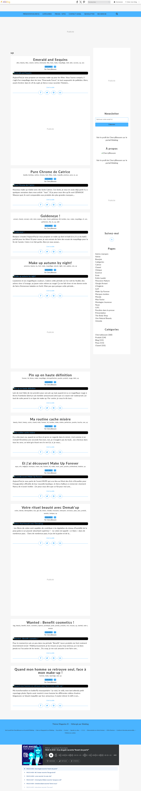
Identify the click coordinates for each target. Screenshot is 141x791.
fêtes (50, 175)
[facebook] (77, 2)
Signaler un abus (75, 730)
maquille (60, 175)
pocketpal (47, 625)
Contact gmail (75, 14)
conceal (26, 219)
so (74, 175)
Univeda (98, 321)
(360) (103, 335)
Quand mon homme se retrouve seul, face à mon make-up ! (50, 671)
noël (67, 63)
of (83, 219)
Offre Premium (111, 730)
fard (46, 175)
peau (75, 510)
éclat (38, 422)
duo (34, 510)
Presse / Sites (60, 14)
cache (29, 422)
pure (71, 175)
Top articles (59, 730)
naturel (56, 266)
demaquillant (28, 510)
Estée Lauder (100, 278)
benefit (23, 625)
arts (20, 466)
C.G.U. (83, 730)
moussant (56, 510)
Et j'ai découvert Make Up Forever (50, 463)
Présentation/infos (31, 14)
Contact (66, 730)
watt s (86, 625)
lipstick (40, 625)
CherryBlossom (116, 137)
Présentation (100, 313)
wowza (50, 628)
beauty (22, 63)
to (52, 222)
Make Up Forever (102, 292)
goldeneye (55, 219)
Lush (97, 289)
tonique (52, 513)
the (50, 222)
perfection (44, 222)
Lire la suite (50, 87)
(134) (100, 338)
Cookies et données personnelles (125, 730)
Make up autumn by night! (50, 263)
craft (31, 219)
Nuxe (97, 305)
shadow (80, 466)
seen (71, 63)
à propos (76, 761)
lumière (63, 219)
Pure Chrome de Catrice (50, 172)
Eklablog (85, 724)
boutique (31, 466)
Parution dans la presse (104, 310)
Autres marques (101, 254)
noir (64, 266)
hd (28, 378)
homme (41, 676)
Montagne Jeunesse (103, 302)
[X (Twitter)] (80, 2)
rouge (70, 378)
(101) (100, 346)
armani (15, 219)
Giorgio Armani (101, 283)
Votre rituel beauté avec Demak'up (50, 507)
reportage (52, 676)
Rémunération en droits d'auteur (96, 730)
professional (73, 466)
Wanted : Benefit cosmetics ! (50, 622)
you (83, 63)
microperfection (52, 378)
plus (79, 510)
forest (49, 219)
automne (27, 266)
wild (58, 222)
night (60, 266)
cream (37, 466)
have (51, 63)
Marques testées (102, 294)
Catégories (47, 14)
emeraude (43, 63)
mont (57, 466)
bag (14, 625)
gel (38, 510)
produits (63, 625)
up (80, 63)
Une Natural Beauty (103, 318)
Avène (97, 257)
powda (57, 625)
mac (68, 219)
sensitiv (46, 513)
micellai (49, 510)
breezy (25, 422)
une (73, 266)
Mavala (98, 297)
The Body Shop (101, 316)
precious (66, 175)
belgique (25, 466)
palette (69, 266)
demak (21, 510)
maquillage (61, 63)
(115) (99, 340)
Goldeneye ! (50, 216)
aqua (16, 466)
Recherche (101, 14)
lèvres (32, 378)
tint (68, 625)
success (75, 63)
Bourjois (98, 259)
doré (34, 219)
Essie (97, 275)
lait (40, 510)
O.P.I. (97, 308)
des (41, 466)
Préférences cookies (70, 733)
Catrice (98, 265)
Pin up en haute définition (50, 375)
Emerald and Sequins (50, 59)
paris (61, 466)
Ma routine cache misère (50, 419)
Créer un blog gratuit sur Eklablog (45, 730)
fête (48, 63)
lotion (44, 510)
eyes (44, 219)
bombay (31, 175)
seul (57, 676)
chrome (42, 175)
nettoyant (63, 510)
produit (65, 378)
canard (31, 63)
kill (59, 219)
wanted (80, 625)
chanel (21, 219)
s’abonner (52, 761)
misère (61, 422)
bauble (25, 175)
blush (20, 422)
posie (52, 625)
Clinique (98, 270)
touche (79, 422)
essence (39, 219)
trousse (72, 625)
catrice (36, 63)
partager (64, 761)
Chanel (98, 267)
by (36, 266)
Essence (98, 273)
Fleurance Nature (102, 281)
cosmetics (34, 625)
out (86, 219)
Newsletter (89, 14)
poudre (60, 378)
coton (16, 510)
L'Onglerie (99, 286)
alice (18, 63)
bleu (26, 63)
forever (24, 378)
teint (74, 378)
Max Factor (100, 300)
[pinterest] (84, 2)
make (55, 63)
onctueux (70, 510)
